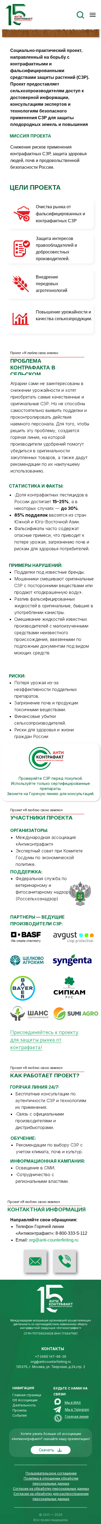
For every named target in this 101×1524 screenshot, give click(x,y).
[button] (80, 14)
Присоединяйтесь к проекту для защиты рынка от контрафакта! (44, 1039)
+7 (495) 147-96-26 (50, 1356)
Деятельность (24, 1405)
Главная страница (26, 1395)
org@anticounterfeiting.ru (50, 1362)
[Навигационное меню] (93, 15)
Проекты (19, 1410)
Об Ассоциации (24, 1400)
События (19, 1415)
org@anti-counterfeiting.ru (53, 1240)
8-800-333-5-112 (71, 1233)
